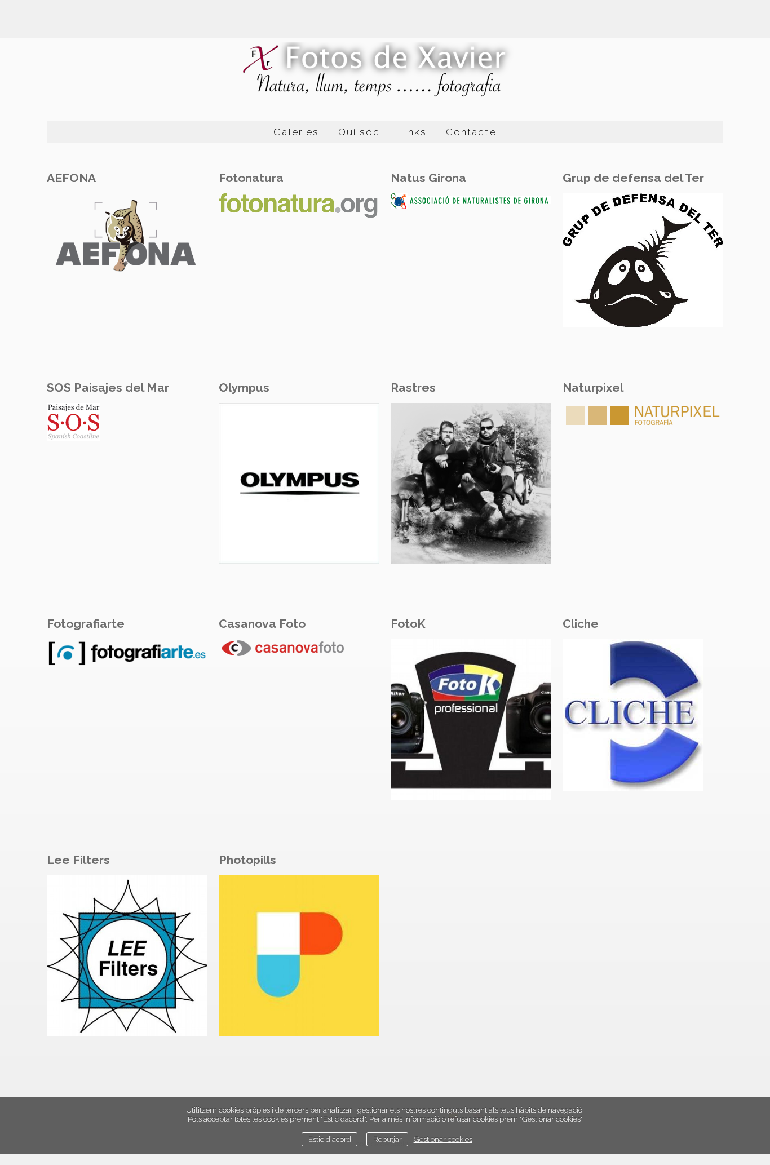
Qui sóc (359, 132)
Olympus (244, 387)
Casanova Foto (262, 624)
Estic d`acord (329, 1139)
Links (413, 132)
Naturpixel (593, 387)
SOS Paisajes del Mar (108, 387)
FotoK (408, 624)
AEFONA (71, 178)
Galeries (295, 132)
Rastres (413, 387)
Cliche (581, 624)
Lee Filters (78, 860)
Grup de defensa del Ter (633, 178)
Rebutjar (387, 1139)
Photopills (247, 860)
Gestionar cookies (443, 1139)
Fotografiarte (86, 624)
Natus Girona (428, 178)
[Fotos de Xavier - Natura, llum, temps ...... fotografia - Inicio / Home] (385, 70)
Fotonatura (251, 178)
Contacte (471, 132)
